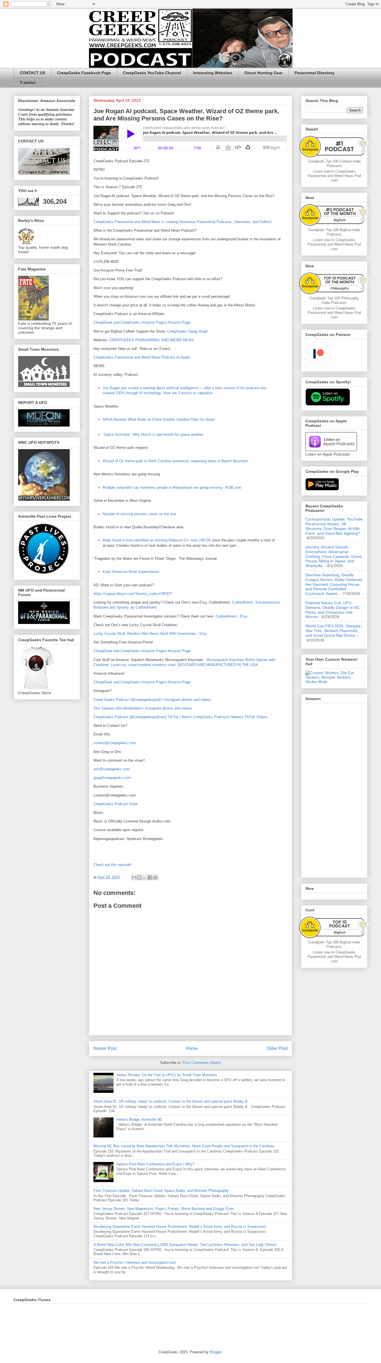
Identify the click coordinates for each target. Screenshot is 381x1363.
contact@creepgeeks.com (114, 743)
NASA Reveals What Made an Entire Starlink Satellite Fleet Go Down (158, 419)
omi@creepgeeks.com (111, 769)
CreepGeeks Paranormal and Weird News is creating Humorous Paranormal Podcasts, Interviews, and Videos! (182, 222)
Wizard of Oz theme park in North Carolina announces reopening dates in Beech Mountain (175, 461)
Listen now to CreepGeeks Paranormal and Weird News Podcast (334, 175)
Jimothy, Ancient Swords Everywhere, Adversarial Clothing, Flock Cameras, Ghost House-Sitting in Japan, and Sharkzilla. (333, 556)
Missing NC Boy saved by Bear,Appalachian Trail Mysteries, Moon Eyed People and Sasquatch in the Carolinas (183, 1146)
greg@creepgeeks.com (112, 778)
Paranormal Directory (314, 73)
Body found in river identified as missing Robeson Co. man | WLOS (157, 540)
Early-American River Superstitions (131, 572)
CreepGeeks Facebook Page (84, 73)
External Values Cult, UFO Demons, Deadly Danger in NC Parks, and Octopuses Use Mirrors (332, 610)
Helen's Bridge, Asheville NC (139, 1119)
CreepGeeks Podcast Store (115, 804)
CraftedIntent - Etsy (231, 616)
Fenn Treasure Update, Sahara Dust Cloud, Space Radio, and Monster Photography (161, 1190)
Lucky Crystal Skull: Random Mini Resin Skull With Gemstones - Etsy (150, 633)
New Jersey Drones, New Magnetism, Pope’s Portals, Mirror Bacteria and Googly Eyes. (164, 1209)
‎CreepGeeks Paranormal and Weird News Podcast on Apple (141, 357)
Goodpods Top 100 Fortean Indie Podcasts (334, 163)
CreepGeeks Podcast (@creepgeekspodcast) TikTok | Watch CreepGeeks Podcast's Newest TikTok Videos (180, 717)
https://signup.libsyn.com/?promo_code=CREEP (132, 594)
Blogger (216, 1352)
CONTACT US (32, 73)
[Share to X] (145, 877)
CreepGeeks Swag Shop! (187, 331)
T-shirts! (28, 82)
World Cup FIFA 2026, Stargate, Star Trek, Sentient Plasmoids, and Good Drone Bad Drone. (333, 631)
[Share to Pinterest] (155, 877)
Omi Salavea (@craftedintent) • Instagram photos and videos (142, 708)
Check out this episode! (112, 865)
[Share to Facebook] (150, 877)
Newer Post (105, 1048)
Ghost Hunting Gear (263, 73)
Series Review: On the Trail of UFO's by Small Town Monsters (166, 1075)
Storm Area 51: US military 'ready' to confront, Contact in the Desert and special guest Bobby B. (171, 1101)
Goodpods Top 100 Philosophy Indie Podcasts (334, 300)
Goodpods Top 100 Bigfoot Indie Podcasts (334, 232)
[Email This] (134, 877)
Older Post (277, 1048)
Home (192, 1048)
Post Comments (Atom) (202, 1063)
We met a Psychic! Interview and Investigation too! (134, 1262)
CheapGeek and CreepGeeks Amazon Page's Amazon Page (142, 322)
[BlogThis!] (139, 877)
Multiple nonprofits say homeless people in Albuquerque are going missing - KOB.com (172, 487)
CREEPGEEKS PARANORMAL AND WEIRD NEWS (151, 340)
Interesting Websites (212, 73)
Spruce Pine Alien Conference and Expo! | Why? (155, 1164)
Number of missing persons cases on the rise (139, 514)
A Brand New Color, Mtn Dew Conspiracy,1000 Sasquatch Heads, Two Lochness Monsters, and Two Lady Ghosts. (185, 1245)
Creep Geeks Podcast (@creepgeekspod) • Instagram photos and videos (152, 700)
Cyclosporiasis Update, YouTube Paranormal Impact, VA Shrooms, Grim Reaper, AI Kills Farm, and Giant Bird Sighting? (334, 526)
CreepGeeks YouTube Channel (152, 73)
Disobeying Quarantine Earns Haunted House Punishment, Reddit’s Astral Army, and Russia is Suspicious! (179, 1226)
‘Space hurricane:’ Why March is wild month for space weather (153, 434)
